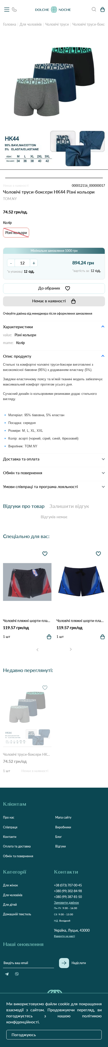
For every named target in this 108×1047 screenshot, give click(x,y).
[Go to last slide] (37, 650)
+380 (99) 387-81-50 (68, 897)
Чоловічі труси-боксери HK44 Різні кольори (27, 754)
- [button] (11, 263)
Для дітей (10, 905)
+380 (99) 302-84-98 (68, 891)
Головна (9, 24)
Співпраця (10, 827)
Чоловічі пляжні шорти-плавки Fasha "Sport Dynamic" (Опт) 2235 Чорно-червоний (27, 620)
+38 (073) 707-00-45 (68, 885)
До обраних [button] (49, 287)
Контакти (9, 837)
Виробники (63, 827)
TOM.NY (10, 199)
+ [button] (33, 263)
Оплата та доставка (17, 846)
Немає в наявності (49, 300)
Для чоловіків (31, 24)
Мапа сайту (63, 817)
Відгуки (60, 846)
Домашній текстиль (17, 914)
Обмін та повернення (18, 856)
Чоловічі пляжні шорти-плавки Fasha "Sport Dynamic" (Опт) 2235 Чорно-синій (81, 620)
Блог (58, 837)
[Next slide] (71, 650)
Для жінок (10, 885)
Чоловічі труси (57, 24)
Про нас (8, 817)
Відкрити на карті (64, 935)
